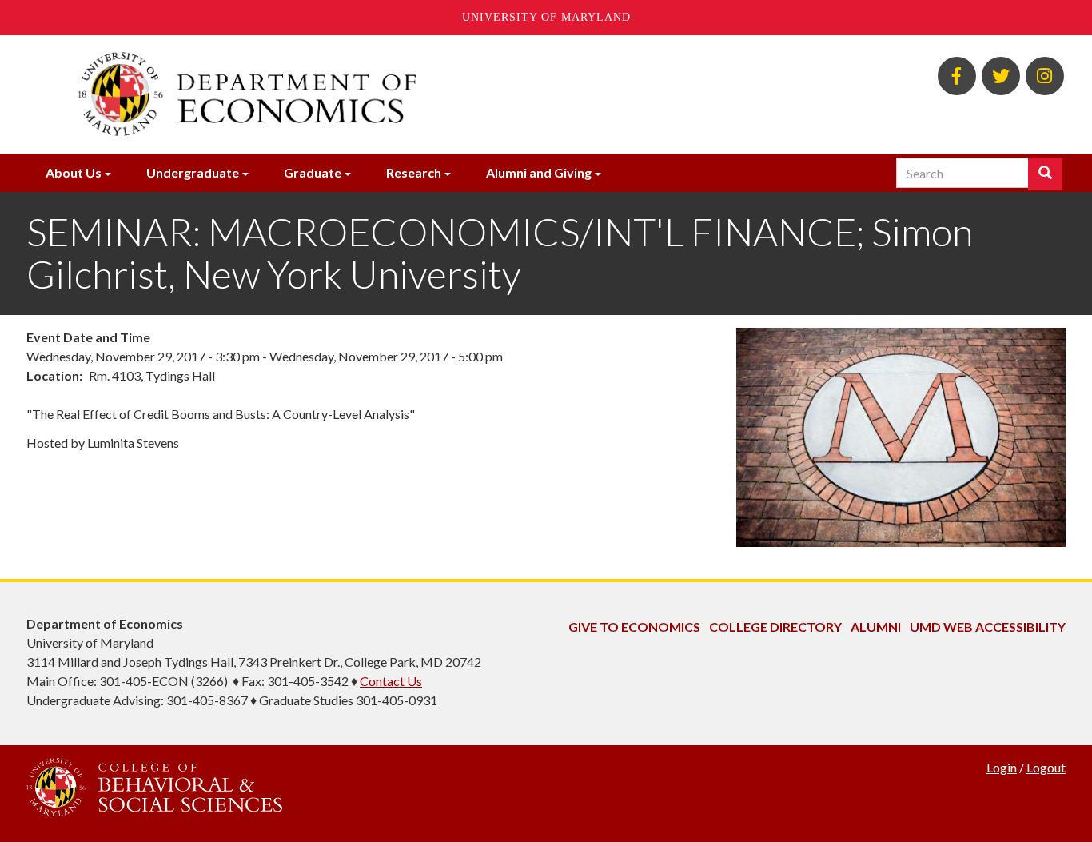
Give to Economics (634, 626)
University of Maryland (546, 17)
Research (413, 172)
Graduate (312, 172)
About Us (74, 172)
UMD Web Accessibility (988, 626)
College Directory (775, 626)
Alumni (876, 626)
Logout (1046, 767)
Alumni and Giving (539, 172)
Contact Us (391, 680)
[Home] (368, 94)
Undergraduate (192, 172)
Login (1001, 767)
